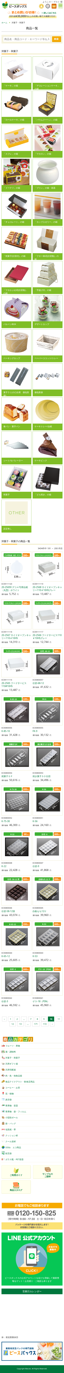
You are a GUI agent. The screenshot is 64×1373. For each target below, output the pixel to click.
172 (45, 1024)
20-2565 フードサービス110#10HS (13, 685)
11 (59, 1019)
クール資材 (10, 1141)
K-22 (3, 866)
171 (36, 1024)
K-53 (35, 956)
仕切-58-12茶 (8, 911)
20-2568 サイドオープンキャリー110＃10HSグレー (47, 589)
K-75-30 (5, 821)
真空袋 (8, 1099)
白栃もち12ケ (39, 911)
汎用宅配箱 (10, 1069)
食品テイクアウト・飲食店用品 (20, 1081)
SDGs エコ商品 (13, 1147)
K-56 (35, 821)
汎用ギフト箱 (11, 1063)
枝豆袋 (8, 1153)
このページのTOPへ (60, 1369)
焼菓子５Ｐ (7, 776)
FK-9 (35, 731)
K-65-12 (5, 956)
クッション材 (11, 1135)
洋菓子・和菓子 (12, 1057)
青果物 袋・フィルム (15, 1111)
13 (20, 1024)
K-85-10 (5, 731)
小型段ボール (11, 1117)
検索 (56, 39)
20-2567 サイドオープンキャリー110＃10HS (16, 637)
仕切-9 (36, 866)
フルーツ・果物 (12, 1045)
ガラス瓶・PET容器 (14, 1159)
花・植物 (9, 1093)
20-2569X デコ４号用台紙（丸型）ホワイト (14, 589)
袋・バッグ (10, 1123)
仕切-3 (4, 1001)
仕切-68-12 (38, 683)
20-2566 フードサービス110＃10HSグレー (47, 637)
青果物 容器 (11, 1105)
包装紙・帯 (10, 1129)
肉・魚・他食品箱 (13, 1075)
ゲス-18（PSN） (41, 1001)
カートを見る (54, 6)
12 (12, 1024)
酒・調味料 (10, 1051)
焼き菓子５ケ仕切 (41, 776)
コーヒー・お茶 (12, 1087)
